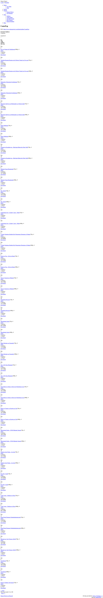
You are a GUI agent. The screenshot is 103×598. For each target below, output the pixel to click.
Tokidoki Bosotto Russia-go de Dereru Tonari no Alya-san (14, 60)
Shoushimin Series (5, 321)
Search (5, 9)
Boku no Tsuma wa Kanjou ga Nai (9, 408)
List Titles (9, 6)
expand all (3, 35)
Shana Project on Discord (7, 596)
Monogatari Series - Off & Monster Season (11, 430)
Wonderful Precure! (5, 299)
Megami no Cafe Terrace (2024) (8, 539)
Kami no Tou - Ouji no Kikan (8, 256)
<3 (101, 596)
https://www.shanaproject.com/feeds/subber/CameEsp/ (16, 29)
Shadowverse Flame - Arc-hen (8, 452)
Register (7, 2)
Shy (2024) (3, 190)
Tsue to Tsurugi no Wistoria (7, 278)
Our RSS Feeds (10, 18)
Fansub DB (98, 597)
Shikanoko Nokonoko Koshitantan (9, 82)
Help (5, 14)
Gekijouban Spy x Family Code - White (10, 212)
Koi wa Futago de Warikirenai (8, 49)
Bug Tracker (10, 20)
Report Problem (10, 21)
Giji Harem (3, 560)
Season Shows (10, 12)
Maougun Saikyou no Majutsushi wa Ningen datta (13, 103)
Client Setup (10, 17)
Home (5, 5)
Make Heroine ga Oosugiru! (7, 343)
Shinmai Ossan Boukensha (7, 169)
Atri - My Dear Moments (7, 365)
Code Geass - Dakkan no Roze (8, 495)
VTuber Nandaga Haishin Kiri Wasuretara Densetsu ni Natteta (15, 234)
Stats (8, 8)
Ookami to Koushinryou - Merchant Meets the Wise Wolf (14, 147)
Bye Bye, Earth (4, 473)
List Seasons (10, 13)
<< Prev (2, 590)
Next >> (3, 593)
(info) (2, 50)
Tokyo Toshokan (97, 596)
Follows (8, 16)
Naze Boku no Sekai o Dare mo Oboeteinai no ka (12, 386)
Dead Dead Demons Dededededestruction (11, 517)
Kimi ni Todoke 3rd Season (7, 582)
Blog (5, 23)
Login (2, 2)
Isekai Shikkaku (4, 125)
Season (5, 10)
